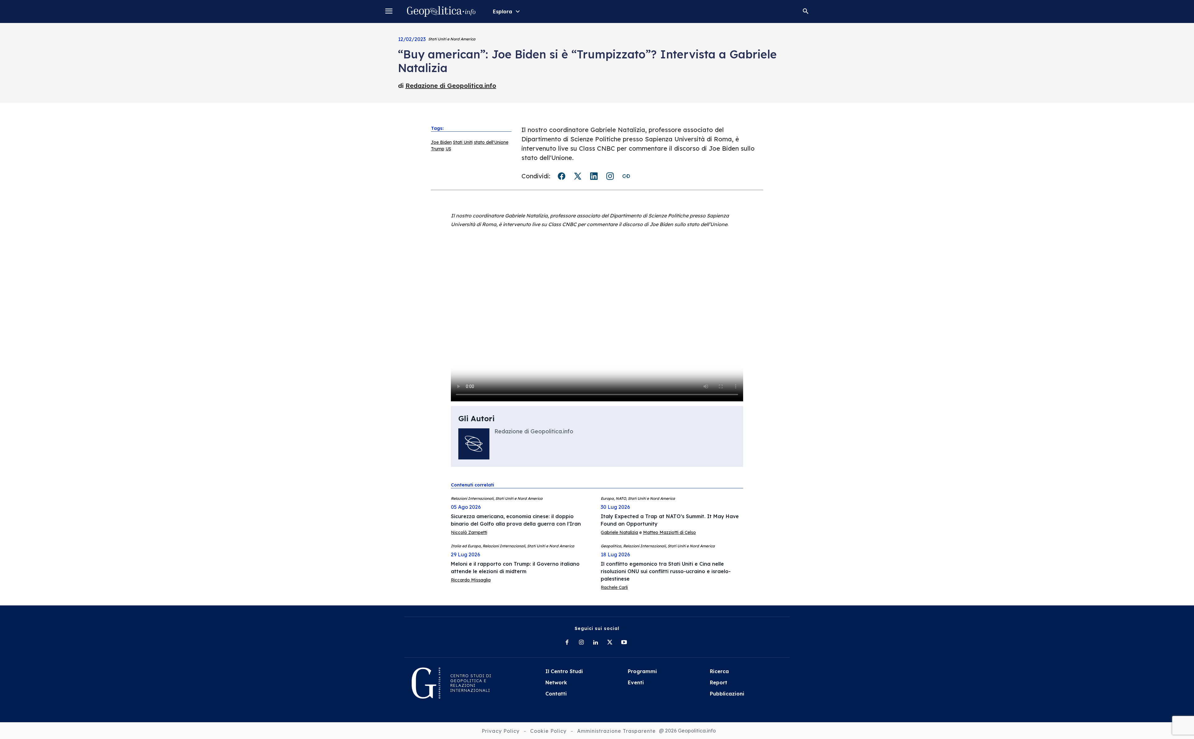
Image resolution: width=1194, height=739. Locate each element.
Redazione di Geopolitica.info (450, 85)
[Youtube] (624, 642)
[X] (609, 642)
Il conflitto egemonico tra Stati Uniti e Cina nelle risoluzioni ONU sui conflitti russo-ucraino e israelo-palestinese (666, 571)
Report (718, 682)
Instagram (610, 176)
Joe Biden (441, 142)
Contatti (556, 694)
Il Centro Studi (564, 671)
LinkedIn (594, 176)
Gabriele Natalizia (619, 532)
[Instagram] (581, 642)
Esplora (502, 11)
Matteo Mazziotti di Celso (669, 532)
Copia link (626, 176)
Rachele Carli (614, 587)
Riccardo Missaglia (471, 580)
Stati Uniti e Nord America (451, 39)
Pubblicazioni (727, 694)
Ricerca (719, 671)
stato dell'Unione (491, 142)
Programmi (642, 671)
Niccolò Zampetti (469, 532)
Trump (437, 149)
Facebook (561, 176)
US (448, 149)
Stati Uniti (463, 142)
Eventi (636, 682)
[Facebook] (566, 642)
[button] (805, 11)
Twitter (578, 176)
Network (556, 682)
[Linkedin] (595, 642)
